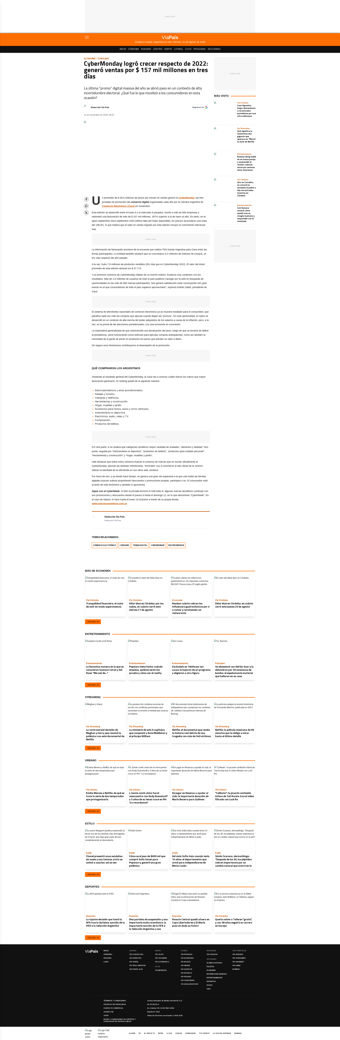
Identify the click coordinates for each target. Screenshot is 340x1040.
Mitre (160, 1033)
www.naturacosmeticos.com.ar (109, 503)
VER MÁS (91, 622)
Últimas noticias (214, 963)
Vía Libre (236, 965)
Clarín (132, 1033)
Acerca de (109, 1012)
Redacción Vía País (100, 107)
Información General (217, 974)
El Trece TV (149, 1033)
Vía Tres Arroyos (137, 965)
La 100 (169, 1033)
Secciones (214, 49)
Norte (168, 49)
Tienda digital (140, 545)
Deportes (211, 981)
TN (140, 1033)
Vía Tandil (134, 962)
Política (210, 967)
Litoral (178, 49)
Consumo (103, 58)
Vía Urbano (237, 954)
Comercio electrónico (104, 545)
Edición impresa (176, 545)
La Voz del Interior (222, 1033)
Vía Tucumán (161, 958)
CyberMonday (158, 545)
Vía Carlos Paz (136, 954)
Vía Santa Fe (186, 969)
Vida (209, 989)
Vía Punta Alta (136, 969)
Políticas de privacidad (115, 1004)
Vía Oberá (185, 965)
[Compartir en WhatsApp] (86, 206)
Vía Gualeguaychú (189, 984)
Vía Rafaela (186, 973)
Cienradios (190, 1033)
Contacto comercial (113, 1008)
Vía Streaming (239, 958)
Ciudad (178, 1033)
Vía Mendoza (161, 970)
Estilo (209, 985)
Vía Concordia (187, 980)
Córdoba (133, 49)
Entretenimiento (214, 978)
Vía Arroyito (135, 958)
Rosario (146, 49)
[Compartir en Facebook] (86, 199)
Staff (106, 1016)
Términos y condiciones (115, 1001)
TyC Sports (204, 1033)
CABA (106, 962)
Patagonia (200, 49)
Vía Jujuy (159, 954)
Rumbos (236, 969)
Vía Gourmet (238, 962)
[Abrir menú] (110, 37)
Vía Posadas (186, 954)
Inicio (123, 49)
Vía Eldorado (187, 958)
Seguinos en (198, 107)
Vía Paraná (186, 977)
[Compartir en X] (86, 212)
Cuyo (188, 49)
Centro (157, 49)
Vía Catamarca (162, 962)
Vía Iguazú (185, 962)
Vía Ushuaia (212, 954)
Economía (90, 58)
